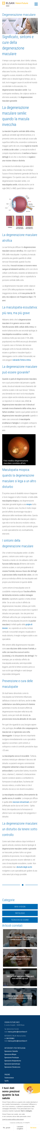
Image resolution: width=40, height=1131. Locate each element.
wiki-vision (20, 906)
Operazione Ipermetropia (12, 1064)
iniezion (16, 802)
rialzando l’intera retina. (21, 360)
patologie (20, 913)
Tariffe (6, 1081)
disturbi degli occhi (24, 867)
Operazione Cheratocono (12, 1067)
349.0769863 (10, 1038)
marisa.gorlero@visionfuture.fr (17, 1032)
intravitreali (24, 802)
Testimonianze (9, 1078)
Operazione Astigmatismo (12, 1061)
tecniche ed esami (20, 920)
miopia (29, 504)
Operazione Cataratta (11, 1051)
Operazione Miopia (10, 1054)
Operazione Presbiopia (11, 1057)
